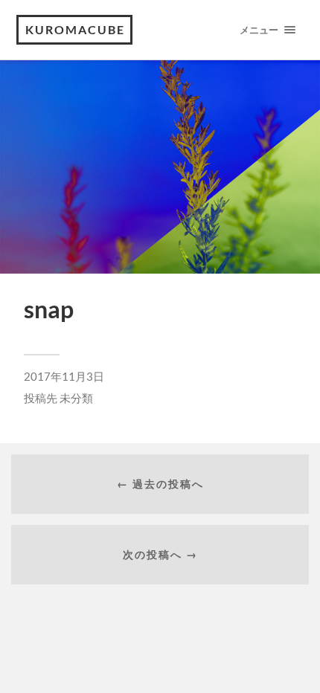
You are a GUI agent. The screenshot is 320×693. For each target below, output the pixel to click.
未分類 (76, 397)
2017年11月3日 (64, 376)
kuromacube (75, 29)
